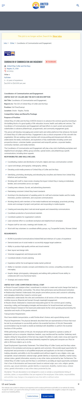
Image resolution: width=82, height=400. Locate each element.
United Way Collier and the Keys (18, 66)
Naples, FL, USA (12, 68)
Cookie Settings (32, 396)
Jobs (5, 43)
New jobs (57, 36)
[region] (41, 390)
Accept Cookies (48, 396)
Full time (7, 77)
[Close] (78, 384)
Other (12, 43)
